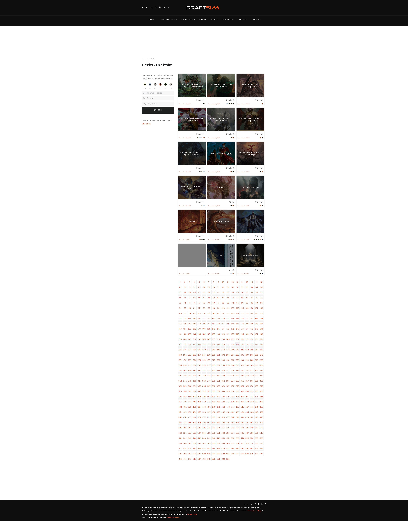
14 (242, 282)
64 (223, 297)
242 (213, 349)
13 (237, 282)
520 (252, 427)
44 (213, 292)
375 (247, 386)
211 (237, 339)
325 (180, 375)
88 (252, 303)
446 (242, 407)
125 (256, 313)
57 (190, 297)
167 (199, 329)
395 (256, 391)
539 (256, 433)
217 (180, 344)
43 (209, 292)
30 (233, 287)
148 (194, 323)
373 (237, 386)
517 (237, 427)
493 (209, 422)
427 (237, 401)
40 (194, 292)
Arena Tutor (187, 19)
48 (233, 292)
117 (218, 313)
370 (223, 386)
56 (185, 297)
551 (228, 438)
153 (218, 323)
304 (252, 365)
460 (223, 412)
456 (204, 412)
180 (261, 329)
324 (261, 370)
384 (204, 391)
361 (180, 386)
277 (208, 360)
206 (213, 339)
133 (208, 318)
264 (232, 355)
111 (190, 313)
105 (247, 308)
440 (213, 407)
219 (189, 344)
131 (199, 318)
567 (218, 443)
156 (232, 323)
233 (256, 344)
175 (237, 329)
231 (247, 344)
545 (199, 438)
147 (189, 323)
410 (242, 396)
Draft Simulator (168, 19)
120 (232, 313)
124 (251, 313)
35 (257, 287)
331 (208, 375)
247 (237, 349)
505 (180, 427)
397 (180, 396)
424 (223, 401)
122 (242, 313)
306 (261, 365)
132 (204, 318)
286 (252, 360)
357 (247, 381)
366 (204, 386)
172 (223, 329)
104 (242, 308)
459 (218, 412)
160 (251, 323)
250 (252, 349)
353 (228, 381)
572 (242, 443)
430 (252, 401)
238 (194, 349)
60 (204, 297)
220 (194, 344)
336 (232, 375)
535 (237, 433)
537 (247, 433)
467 (256, 412)
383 (199, 391)
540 (261, 433)
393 (247, 391)
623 (228, 459)
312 (204, 370)
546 (204, 438)
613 (180, 459)
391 (237, 391)
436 (194, 407)
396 (261, 391)
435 (189, 407)
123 (247, 313)
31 (237, 287)
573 (247, 443)
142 (251, 318)
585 (218, 448)
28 (223, 287)
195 (247, 334)
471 (189, 417)
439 (209, 407)
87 (247, 303)
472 (194, 417)
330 (204, 375)
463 (237, 412)
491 (199, 422)
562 (194, 443)
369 (218, 386)
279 (218, 360)
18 (261, 282)
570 (232, 443)
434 (185, 407)
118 (223, 313)
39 (189, 292)
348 (204, 381)
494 (213, 422)
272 (184, 360)
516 (232, 427)
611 (256, 454)
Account (243, 19)
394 (252, 391)
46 (223, 292)
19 (180, 287)
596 (185, 454)
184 (194, 334)
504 (261, 422)
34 (252, 287)
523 (180, 433)
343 (180, 381)
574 (251, 443)
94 (194, 308)
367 (208, 386)
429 (247, 401)
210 (232, 339)
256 (194, 355)
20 (185, 287)
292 (194, 365)
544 (194, 438)
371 (228, 386)
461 (228, 412)
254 (185, 355)
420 (204, 401)
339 (247, 375)
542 (185, 438)
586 (223, 448)
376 (251, 386)
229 (237, 344)
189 (218, 334)
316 (223, 370)
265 (237, 355)
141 (247, 318)
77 (199, 303)
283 (237, 360)
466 (252, 412)
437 (199, 407)
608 (242, 454)
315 (218, 370)
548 (213, 438)
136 (223, 318)
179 (256, 329)
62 (213, 297)
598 (194, 454)
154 (223, 323)
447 (247, 407)
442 (223, 407)
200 (185, 339)
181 (180, 334)
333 (218, 375)
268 (252, 355)
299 (228, 365)
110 (185, 313)
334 (223, 375)
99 (218, 308)
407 (228, 396)
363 (189, 386)
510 (204, 427)
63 (218, 297)
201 (189, 339)
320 (242, 370)
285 (247, 360)
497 (228, 422)
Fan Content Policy (254, 511)
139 (237, 318)
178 (252, 329)
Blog (151, 19)
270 (261, 355)
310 (194, 370)
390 (232, 391)
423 (218, 401)
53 (257, 292)
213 (247, 339)
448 (252, 407)
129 (189, 318)
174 (232, 329)
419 (199, 401)
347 (199, 381)
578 (184, 448)
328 (194, 375)
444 (232, 407)
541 (180, 438)
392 (242, 391)
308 (185, 370)
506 (185, 427)
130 (194, 318)
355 (237, 381)
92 (185, 308)
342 (261, 375)
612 (261, 454)
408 (232, 396)
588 (232, 448)
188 (213, 334)
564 (204, 443)
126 (261, 313)
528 (204, 433)
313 (208, 370)
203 (199, 339)
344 (185, 381)
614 (184, 459)
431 (256, 401)
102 (232, 308)
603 (218, 454)
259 (208, 355)
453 (189, 412)
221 (199, 344)
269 (256, 355)
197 (256, 334)
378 (261, 386)
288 (261, 360)
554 (242, 438)
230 (242, 344)
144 (261, 318)
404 (213, 396)
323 (256, 370)
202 (194, 339)
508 (194, 427)
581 (199, 448)
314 (213, 370)
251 (256, 349)
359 (256, 381)
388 (223, 391)
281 (228, 360)
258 (204, 355)
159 (247, 323)
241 (208, 349)
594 (261, 448)
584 (213, 448)
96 (204, 308)
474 (204, 417)
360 (261, 381)
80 (213, 303)
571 (237, 443)
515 (228, 427)
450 (261, 407)
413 (256, 396)
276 (204, 360)
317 (228, 370)
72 (261, 297)
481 (237, 417)
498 (232, 422)
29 (228, 287)
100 (223, 308)
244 (223, 349)
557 (256, 438)
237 (189, 349)
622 (223, 459)
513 (218, 427)
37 (180, 292)
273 (189, 360)
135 (218, 318)
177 (247, 329)
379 (180, 391)
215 (256, 339)
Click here (146, 124)
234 (261, 344)
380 (185, 391)
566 (213, 443)
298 (223, 365)
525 (189, 433)
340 (252, 375)
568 (223, 443)
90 (261, 303)
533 (228, 433)
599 (199, 454)
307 (180, 370)
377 (256, 386)
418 (194, 401)
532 (223, 433)
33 (247, 287)
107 (256, 308)
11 (228, 282)
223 (208, 344)
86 (242, 303)
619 (208, 459)
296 (213, 365)
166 (194, 329)
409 (237, 396)
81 (218, 303)
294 (204, 365)
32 (242, 287)
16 (252, 282)
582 (204, 448)
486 (261, 417)
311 (199, 370)
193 (237, 334)
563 (199, 443)
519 (247, 427)
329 (199, 375)
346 (194, 381)
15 (247, 282)
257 (199, 355)
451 (180, 412)
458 (213, 412)
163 (180, 329)
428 (242, 401)
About (256, 19)
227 (227, 344)
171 (218, 329)
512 (213, 427)
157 (237, 323)
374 (242, 386)
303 (247, 365)
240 (204, 349)
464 (242, 412)
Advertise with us (173, 517)
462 (232, 412)
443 (228, 407)
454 (194, 412)
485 (256, 417)
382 (194, 391)
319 (237, 370)
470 (184, 417)
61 (209, 297)
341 (256, 375)
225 (218, 344)
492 (204, 422)
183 (189, 334)
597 (189, 454)
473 (199, 417)
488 (185, 422)
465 (247, 412)
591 (247, 448)
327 (189, 375)
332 (213, 375)
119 (228, 313)
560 (185, 443)
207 (218, 339)
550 (223, 438)
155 (228, 323)
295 (208, 365)
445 (237, 407)
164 (184, 329)
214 (251, 339)
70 (252, 297)
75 (190, 303)
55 (180, 297)
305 (256, 365)
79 (209, 303)
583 (208, 448)
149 (199, 323)
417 (189, 401)
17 (256, 282)
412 (251, 396)
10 (223, 282)
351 (218, 381)
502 (252, 422)
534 (232, 433)
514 (223, 427)
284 (242, 360)
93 (189, 308)
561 (189, 443)
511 (209, 427)
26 (213, 287)
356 (242, 381)
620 (213, 459)
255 (189, 355)
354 (232, 381)
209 (228, 339)
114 (204, 313)
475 (208, 417)
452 (185, 412)
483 (247, 417)
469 (180, 417)
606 (232, 454)
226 (223, 344)
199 (180, 339)
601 (208, 454)
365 (199, 386)
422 (213, 401)
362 (185, 386)
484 (252, 417)
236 (185, 349)
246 (232, 349)
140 (242, 318)
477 (218, 417)
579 (189, 448)
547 (208, 438)
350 (213, 381)
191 (228, 334)
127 (180, 318)
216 (261, 339)
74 (185, 303)
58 (194, 297)
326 (185, 375)
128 (184, 318)
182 (184, 334)
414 (261, 396)
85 (237, 303)
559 (180, 443)
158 (242, 323)
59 (199, 297)
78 (204, 303)
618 (204, 459)
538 (252, 433)
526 (194, 433)
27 (218, 287)
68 (242, 297)
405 (218, 396)
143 (256, 318)
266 (242, 355)
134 (213, 318)
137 (228, 318)
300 (232, 365)
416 (184, 401)
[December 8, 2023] (250, 221)
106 (251, 308)
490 (194, 422)
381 (189, 391)
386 (213, 391)
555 (247, 438)
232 (252, 344)
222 (204, 344)
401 (199, 396)
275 (199, 360)
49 (237, 292)
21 (190, 287)
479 (228, 417)
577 (180, 448)
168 (204, 329)
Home (144, 59)
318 (232, 370)
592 (252, 448)
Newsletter (227, 19)
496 (223, 422)
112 (194, 313)
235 (180, 349)
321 (247, 370)
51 (247, 292)
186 (204, 334)
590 (242, 448)
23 (199, 287)
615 (189, 459)
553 (237, 438)
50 (242, 292)
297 (218, 365)
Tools (202, 19)
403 (209, 396)
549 (218, 438)
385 (208, 391)
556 (252, 438)
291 (189, 365)
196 (251, 334)
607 (237, 454)
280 (223, 360)
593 (256, 448)
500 (242, 422)
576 (261, 443)
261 (218, 355)
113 (199, 313)
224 (213, 344)
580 (194, 448)
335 (228, 375)
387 (218, 391)
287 (256, 360)
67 (238, 297)
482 (242, 417)
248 (242, 349)
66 (233, 297)
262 (223, 355)
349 (209, 381)
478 (223, 417)
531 (218, 433)
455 (199, 412)
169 (208, 329)
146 (184, 323)
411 (247, 396)
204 (204, 339)
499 (237, 422)
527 (199, 433)
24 (204, 287)
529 (208, 433)
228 (232, 344)
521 (256, 427)
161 (256, 323)
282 (232, 360)
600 (204, 454)
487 (180, 422)
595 (180, 454)
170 (213, 329)
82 (223, 303)
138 (232, 318)
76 (194, 303)
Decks (213, 19)
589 (237, 448)
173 (228, 329)
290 (185, 365)
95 (199, 308)
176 (242, 329)
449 (256, 407)
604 (223, 454)
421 (208, 401)
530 (213, 433)
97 (209, 308)
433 (180, 407)
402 (204, 396)
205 (208, 339)
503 (256, 422)
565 (208, 443)
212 (242, 339)
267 (247, 355)
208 (223, 339)
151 (209, 323)
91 (180, 308)
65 (228, 297)
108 (261, 308)
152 (213, 323)
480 (232, 417)
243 (218, 349)
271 (180, 360)
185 (199, 334)
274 (194, 360)
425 (228, 401)
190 (223, 334)
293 (199, 365)
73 (180, 303)
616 (194, 459)
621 (218, 459)
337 (237, 375)
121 (237, 313)
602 (213, 454)
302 (242, 365)
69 (247, 297)
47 (228, 292)
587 (227, 448)
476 (213, 417)
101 (228, 308)
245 (228, 349)
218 (184, 344)
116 (213, 313)
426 (232, 401)
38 (185, 292)
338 (242, 375)
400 (194, 396)
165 (189, 329)
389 (228, 391)
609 (247, 454)
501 (247, 422)
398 (185, 396)
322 (252, 370)
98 (213, 308)
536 (242, 433)
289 (180, 365)
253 (180, 355)
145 (180, 323)
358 (252, 381)
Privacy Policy (192, 514)
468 (261, 412)
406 (223, 396)
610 (251, 454)
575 (256, 443)
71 (256, 297)
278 (213, 360)
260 (213, 355)
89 (257, 303)
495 (218, 422)
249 (247, 349)
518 (242, 427)
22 (194, 287)
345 (189, 381)
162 (261, 323)
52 (252, 292)
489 (189, 422)
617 (199, 459)
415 (180, 401)
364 (194, 386)
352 (223, 381)
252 (261, 349)
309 (189, 370)
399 (189, 396)
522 (261, 427)
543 (189, 438)
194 (242, 334)
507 (189, 427)
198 (261, 334)
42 (204, 292)
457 (208, 412)
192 (232, 334)
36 (261, 287)
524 (185, 433)
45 (218, 292)
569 (228, 443)
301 (237, 365)
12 (233, 282)
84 (233, 303)
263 (228, 355)
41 (199, 292)
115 (209, 313)
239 (199, 349)
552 (232, 438)
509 (199, 427)
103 (237, 308)
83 (228, 303)
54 (261, 292)
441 (218, 407)
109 (180, 313)
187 (209, 334)
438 (204, 407)
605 (228, 454)
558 (261, 438)
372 (232, 386)
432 (261, 401)
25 (209, 287)
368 (213, 386)
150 (204, 323)
